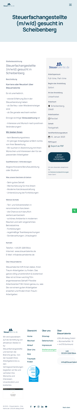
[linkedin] (42, 407)
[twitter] (35, 407)
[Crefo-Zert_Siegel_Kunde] (33, 366)
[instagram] (38, 407)
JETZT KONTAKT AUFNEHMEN (59, 157)
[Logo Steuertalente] (9, 4)
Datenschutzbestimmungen (59, 172)
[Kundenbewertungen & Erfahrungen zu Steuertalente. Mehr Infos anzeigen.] (13, 393)
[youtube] (46, 407)
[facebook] (31, 407)
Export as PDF (57, 146)
